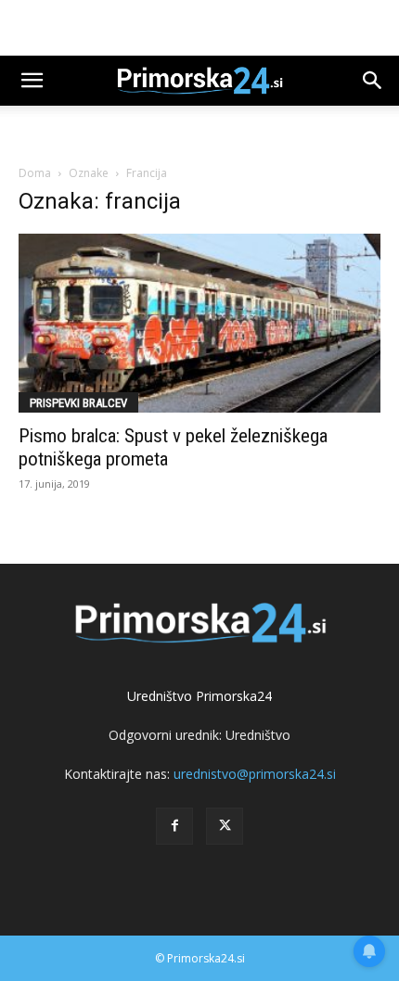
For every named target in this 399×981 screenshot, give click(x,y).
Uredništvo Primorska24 (199, 696)
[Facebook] (174, 826)
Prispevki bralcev (78, 403)
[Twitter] (224, 826)
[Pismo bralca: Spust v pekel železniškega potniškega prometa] (199, 323)
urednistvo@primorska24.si (255, 774)
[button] (31, 81)
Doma (35, 173)
